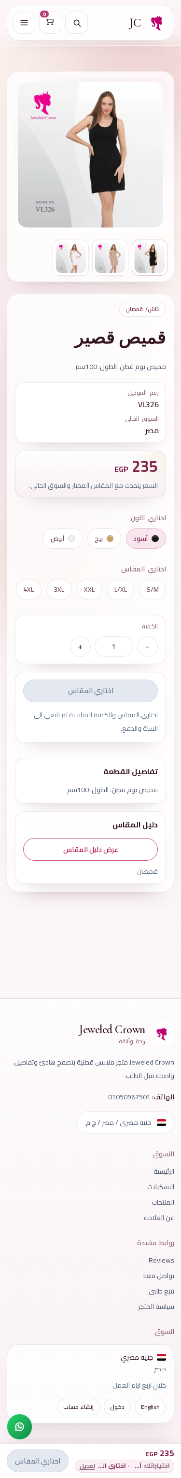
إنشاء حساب (78, 1406)
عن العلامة (159, 1217)
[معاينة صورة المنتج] (90, 154)
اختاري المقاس (90, 690)
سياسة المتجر (156, 1306)
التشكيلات (160, 1187)
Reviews (161, 1260)
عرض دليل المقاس (90, 849)
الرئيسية (163, 1171)
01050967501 (129, 1097)
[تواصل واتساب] (20, 1427)
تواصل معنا (158, 1275)
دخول (117, 1406)
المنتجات (163, 1202)
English (150, 1406)
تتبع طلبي (161, 1291)
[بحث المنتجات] (76, 23)
